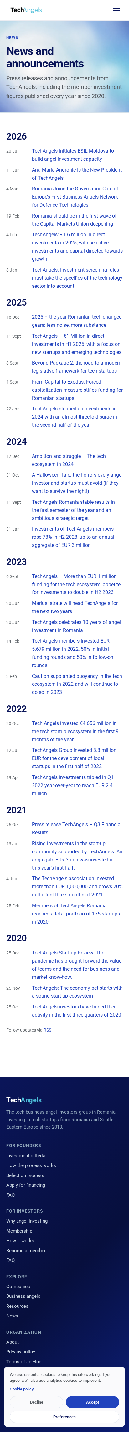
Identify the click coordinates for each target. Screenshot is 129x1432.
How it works (20, 1240)
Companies (18, 1286)
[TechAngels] (26, 10)
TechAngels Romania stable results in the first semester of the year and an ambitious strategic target (73, 510)
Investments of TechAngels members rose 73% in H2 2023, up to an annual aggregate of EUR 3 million (73, 537)
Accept (92, 1402)
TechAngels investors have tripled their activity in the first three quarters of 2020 (76, 1011)
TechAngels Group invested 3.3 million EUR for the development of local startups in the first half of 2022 (74, 758)
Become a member (26, 1250)
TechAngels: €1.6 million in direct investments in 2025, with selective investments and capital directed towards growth (77, 247)
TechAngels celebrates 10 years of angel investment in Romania (76, 626)
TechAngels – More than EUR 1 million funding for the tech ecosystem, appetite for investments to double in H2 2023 (76, 584)
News (12, 1316)
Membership (19, 1231)
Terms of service (23, 1362)
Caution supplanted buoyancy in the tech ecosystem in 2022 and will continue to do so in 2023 (77, 684)
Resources (17, 1306)
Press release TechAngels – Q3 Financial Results (77, 828)
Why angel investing (27, 1221)
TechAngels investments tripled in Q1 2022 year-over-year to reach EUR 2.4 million (73, 785)
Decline (36, 1402)
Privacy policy (20, 1352)
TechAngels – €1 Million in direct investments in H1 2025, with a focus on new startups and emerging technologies (76, 344)
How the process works (31, 1165)
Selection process (25, 1175)
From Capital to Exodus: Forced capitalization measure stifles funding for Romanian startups (77, 390)
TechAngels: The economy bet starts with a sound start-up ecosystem (77, 992)
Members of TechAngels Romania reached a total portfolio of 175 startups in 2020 (76, 914)
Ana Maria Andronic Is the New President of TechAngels (77, 174)
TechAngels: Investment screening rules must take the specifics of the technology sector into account (77, 278)
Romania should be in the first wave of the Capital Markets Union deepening (74, 220)
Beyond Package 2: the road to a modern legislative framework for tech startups (76, 367)
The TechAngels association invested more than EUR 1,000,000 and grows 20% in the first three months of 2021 (77, 886)
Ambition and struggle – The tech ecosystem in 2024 (69, 460)
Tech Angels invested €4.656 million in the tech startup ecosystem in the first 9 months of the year (75, 731)
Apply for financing (25, 1185)
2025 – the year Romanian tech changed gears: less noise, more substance (77, 321)
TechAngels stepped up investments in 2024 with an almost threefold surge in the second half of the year (74, 417)
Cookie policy (22, 1389)
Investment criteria (25, 1156)
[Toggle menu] (117, 10)
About (12, 1342)
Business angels (23, 1296)
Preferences (64, 1417)
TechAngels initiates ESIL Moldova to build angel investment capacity (73, 155)
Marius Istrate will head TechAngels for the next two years (75, 607)
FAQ (10, 1195)
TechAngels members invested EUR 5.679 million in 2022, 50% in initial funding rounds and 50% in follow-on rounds (72, 653)
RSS (47, 1030)
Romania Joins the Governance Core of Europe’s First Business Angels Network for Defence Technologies (75, 197)
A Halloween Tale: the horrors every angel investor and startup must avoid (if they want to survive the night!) (77, 483)
